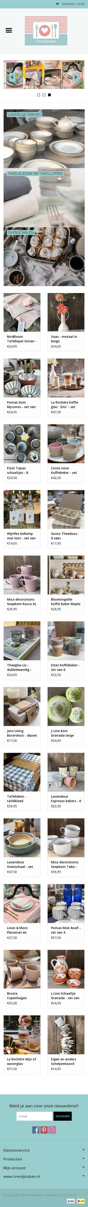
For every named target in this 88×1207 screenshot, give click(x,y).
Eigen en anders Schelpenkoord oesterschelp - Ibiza (63, 1061)
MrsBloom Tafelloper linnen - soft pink (22, 338)
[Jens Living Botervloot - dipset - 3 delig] (22, 706)
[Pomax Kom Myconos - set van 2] (22, 377)
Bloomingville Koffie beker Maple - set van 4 (65, 601)
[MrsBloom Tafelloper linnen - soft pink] (22, 312)
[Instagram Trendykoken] (52, 1130)
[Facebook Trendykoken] (35, 1130)
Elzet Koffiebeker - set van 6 (65, 667)
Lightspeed (69, 1195)
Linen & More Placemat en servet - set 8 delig (21, 930)
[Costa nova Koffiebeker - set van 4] (66, 443)
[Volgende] (76, 77)
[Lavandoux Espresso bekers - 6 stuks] (66, 772)
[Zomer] (44, 74)
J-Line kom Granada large (62, 733)
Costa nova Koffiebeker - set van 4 (64, 470)
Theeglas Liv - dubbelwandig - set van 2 (19, 667)
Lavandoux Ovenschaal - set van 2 (20, 864)
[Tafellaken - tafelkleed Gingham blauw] (22, 772)
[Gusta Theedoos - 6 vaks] (66, 509)
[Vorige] (12, 77)
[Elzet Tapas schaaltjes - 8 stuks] (22, 443)
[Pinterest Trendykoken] (44, 1130)
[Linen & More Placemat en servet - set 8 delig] (22, 903)
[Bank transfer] (70, 1201)
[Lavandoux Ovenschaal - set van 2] (22, 837)
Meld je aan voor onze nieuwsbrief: (44, 1106)
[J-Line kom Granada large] (66, 706)
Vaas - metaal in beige (64, 338)
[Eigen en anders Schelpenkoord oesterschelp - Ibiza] (66, 1034)
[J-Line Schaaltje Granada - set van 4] (66, 969)
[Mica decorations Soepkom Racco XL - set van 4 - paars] (22, 574)
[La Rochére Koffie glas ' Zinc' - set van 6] (66, 377)
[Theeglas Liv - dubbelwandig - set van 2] (22, 640)
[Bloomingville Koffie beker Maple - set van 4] (66, 574)
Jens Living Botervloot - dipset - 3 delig (22, 733)
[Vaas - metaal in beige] (66, 312)
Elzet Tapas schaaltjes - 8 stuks (17, 470)
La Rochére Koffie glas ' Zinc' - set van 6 (64, 404)
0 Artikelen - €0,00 (73, 4)
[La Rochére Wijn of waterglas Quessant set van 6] (22, 1034)
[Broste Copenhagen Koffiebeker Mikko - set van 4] (22, 969)
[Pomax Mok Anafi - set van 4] (66, 903)
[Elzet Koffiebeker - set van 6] (66, 640)
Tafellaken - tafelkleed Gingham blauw (19, 798)
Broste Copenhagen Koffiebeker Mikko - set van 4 (21, 995)
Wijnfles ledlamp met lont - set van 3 (21, 535)
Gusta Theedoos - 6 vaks (65, 535)
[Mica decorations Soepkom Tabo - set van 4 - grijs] (66, 837)
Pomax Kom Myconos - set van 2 (21, 404)
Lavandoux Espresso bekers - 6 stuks (66, 798)
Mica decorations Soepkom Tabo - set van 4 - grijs (64, 864)
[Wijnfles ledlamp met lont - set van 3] (22, 509)
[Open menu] (9, 30)
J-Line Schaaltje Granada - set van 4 (65, 995)
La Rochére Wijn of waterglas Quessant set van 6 (21, 1061)
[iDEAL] (80, 1201)
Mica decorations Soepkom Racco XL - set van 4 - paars (21, 601)
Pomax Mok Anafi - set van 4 (66, 930)
